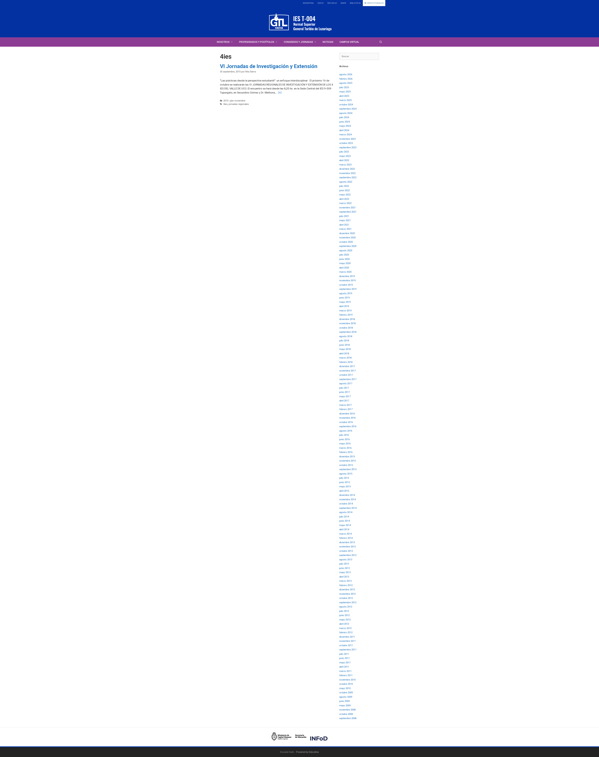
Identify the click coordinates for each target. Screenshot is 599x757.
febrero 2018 (346, 362)
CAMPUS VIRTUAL (349, 42)
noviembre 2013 (347, 546)
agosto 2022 (345, 181)
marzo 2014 (345, 533)
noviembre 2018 (347, 323)
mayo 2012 (345, 619)
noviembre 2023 (347, 139)
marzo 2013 (345, 581)
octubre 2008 (346, 714)
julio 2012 (344, 611)
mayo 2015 (345, 486)
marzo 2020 (345, 271)
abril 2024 (344, 130)
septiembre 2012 (347, 602)
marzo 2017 (345, 405)
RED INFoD (332, 3)
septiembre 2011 (347, 649)
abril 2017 (344, 400)
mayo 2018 (345, 349)
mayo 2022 (345, 194)
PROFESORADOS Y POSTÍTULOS (256, 42)
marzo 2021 (345, 229)
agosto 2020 (345, 250)
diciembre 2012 (347, 589)
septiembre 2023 (347, 147)
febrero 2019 (346, 314)
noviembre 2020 (347, 237)
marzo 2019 (345, 310)
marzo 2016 (345, 448)
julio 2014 (344, 516)
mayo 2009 (345, 705)
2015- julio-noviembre (234, 100)
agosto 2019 (345, 293)
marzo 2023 (345, 164)
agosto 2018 (345, 336)
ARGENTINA (308, 3)
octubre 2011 (346, 645)
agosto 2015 (345, 473)
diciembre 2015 (347, 456)
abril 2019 (344, 306)
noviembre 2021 (347, 207)
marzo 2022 (345, 203)
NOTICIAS (328, 42)
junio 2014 (344, 520)
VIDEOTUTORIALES (375, 3)
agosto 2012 (345, 606)
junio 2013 (344, 568)
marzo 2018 (345, 357)
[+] (279, 92)
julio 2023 (344, 151)
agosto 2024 (345, 113)
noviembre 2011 (347, 641)
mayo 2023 (345, 156)
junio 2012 (344, 615)
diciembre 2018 (347, 319)
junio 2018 (344, 345)
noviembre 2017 (347, 370)
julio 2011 (344, 654)
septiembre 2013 (347, 555)
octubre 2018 (346, 327)
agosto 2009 (345, 697)
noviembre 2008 (347, 709)
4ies (225, 104)
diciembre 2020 (347, 233)
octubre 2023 (346, 143)
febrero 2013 (346, 585)
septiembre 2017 (347, 379)
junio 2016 (344, 439)
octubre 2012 (346, 598)
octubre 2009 (346, 692)
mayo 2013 (345, 572)
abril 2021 (344, 224)
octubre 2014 (346, 503)
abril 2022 (344, 199)
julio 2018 (344, 340)
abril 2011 (344, 666)
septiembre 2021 (347, 211)
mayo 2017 (345, 396)
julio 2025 (344, 87)
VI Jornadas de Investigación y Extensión (268, 66)
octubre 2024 (346, 104)
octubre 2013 (346, 551)
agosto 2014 (345, 512)
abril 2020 (344, 267)
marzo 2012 (345, 628)
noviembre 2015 (347, 460)
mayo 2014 (345, 525)
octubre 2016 (346, 422)
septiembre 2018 (347, 332)
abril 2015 (344, 490)
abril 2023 (344, 160)
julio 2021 (344, 216)
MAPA (343, 3)
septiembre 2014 (347, 508)
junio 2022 (344, 190)
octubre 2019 (346, 284)
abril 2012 (344, 623)
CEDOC (320, 3)
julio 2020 (344, 254)
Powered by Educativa (307, 752)
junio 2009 (344, 701)
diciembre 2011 (347, 636)
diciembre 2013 (347, 542)
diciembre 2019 (347, 276)
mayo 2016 (345, 443)
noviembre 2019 (347, 280)
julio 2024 (344, 117)
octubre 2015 (346, 465)
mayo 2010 (345, 688)
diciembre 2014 (347, 495)
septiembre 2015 (347, 469)
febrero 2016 (346, 452)
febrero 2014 (346, 538)
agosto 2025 (345, 83)
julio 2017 (344, 387)
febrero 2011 (346, 675)
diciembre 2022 (347, 168)
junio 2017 (344, 392)
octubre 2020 (346, 242)
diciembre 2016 (347, 413)
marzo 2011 (345, 671)
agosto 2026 (345, 74)
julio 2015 (344, 478)
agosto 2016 (345, 430)
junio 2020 (344, 259)
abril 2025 (344, 96)
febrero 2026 (346, 78)
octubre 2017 (346, 375)
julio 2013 (344, 563)
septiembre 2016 (347, 426)
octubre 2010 (346, 684)
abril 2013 (344, 576)
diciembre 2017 (347, 366)
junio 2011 (344, 658)
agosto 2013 (345, 559)
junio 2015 (344, 482)
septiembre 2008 (347, 718)
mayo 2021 (345, 220)
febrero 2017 (346, 409)
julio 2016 (344, 435)
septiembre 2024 (347, 108)
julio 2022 (344, 186)
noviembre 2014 (347, 499)
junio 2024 (344, 121)
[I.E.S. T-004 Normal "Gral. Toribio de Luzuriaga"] (299, 21)
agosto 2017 (345, 383)
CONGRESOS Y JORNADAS (298, 42)
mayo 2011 (345, 662)
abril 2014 (344, 529)
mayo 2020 (345, 263)
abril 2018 (344, 353)
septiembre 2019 (347, 289)
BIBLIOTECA (355, 3)
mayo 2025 (345, 91)
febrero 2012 (346, 632)
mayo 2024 (345, 126)
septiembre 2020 (347, 246)
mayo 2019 (345, 302)
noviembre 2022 (347, 173)
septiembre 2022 (347, 177)
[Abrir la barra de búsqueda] (380, 42)
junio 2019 (344, 297)
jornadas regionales (239, 104)
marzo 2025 (345, 100)
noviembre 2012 (347, 593)
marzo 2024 (345, 134)
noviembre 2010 (347, 679)
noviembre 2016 (347, 417)
